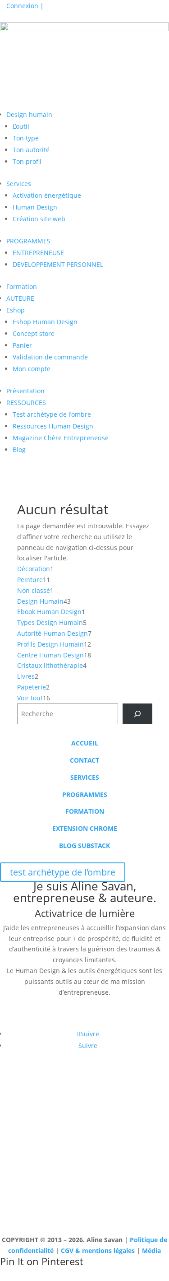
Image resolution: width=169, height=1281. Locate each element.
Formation (21, 286)
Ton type (26, 138)
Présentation (25, 391)
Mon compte (31, 368)
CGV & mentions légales (98, 1250)
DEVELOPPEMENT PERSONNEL (58, 264)
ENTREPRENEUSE (38, 252)
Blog (19, 449)
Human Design (35, 207)
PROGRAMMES (28, 241)
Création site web (39, 218)
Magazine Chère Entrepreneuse (61, 437)
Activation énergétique (47, 195)
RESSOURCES (26, 402)
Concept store (34, 333)
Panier (22, 345)
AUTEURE (20, 298)
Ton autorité (31, 149)
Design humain (29, 114)
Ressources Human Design (53, 426)
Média (151, 1250)
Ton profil (27, 161)
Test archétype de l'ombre (63, 101)
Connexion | (25, 5)
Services (18, 183)
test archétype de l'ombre (62, 872)
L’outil (21, 126)
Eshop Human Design (45, 321)
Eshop (15, 310)
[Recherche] (137, 714)
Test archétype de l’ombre (52, 414)
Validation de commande (50, 357)
